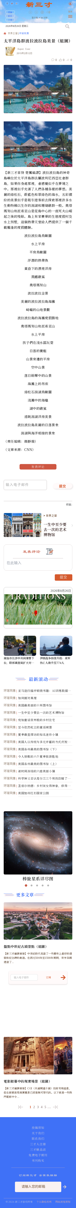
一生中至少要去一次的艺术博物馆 (55, 529)
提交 (62, 486)
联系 (10, 15)
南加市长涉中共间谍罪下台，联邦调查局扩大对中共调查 (19, 660)
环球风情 (24, 34)
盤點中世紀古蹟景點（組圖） (26, 946)
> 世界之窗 (50, 515)
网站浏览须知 (62, 1202)
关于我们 (38, 1133)
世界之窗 (13, 34)
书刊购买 (38, 1160)
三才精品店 (38, 1149)
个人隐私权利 (44, 1202)
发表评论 (38, 467)
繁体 (70, 11)
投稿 (10, 12)
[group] (42, 15)
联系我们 (38, 1138)
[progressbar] (53, 12)
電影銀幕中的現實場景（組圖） (28, 1081)
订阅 (10, 19)
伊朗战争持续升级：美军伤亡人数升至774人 (55, 660)
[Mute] (48, 12)
